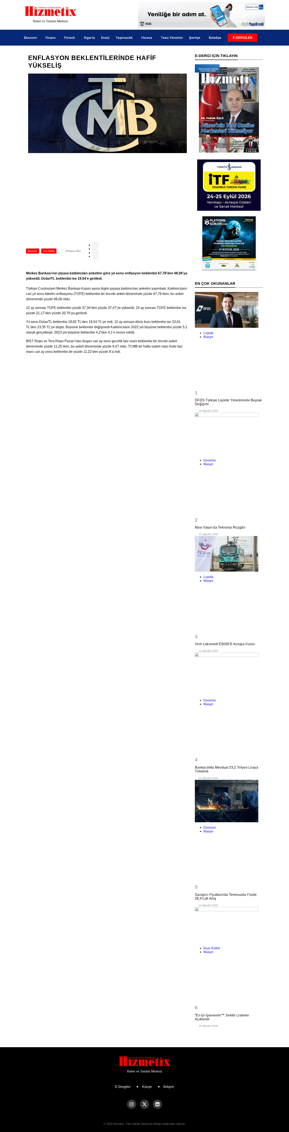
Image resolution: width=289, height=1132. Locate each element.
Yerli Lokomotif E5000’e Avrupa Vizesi (225, 644)
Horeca (146, 38)
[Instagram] (131, 1104)
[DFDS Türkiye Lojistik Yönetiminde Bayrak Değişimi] (229, 310)
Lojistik (208, 333)
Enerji (105, 38)
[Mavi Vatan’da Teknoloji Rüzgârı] (229, 434)
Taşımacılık (124, 38)
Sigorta (89, 38)
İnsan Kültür (211, 948)
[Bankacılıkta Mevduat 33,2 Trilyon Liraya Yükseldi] (229, 674)
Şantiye (194, 38)
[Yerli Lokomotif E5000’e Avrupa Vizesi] (229, 554)
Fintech (69, 38)
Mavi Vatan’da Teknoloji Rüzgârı (220, 527)
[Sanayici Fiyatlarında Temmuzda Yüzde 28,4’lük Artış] (229, 801)
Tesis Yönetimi (172, 38)
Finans (50, 38)
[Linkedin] (157, 1104)
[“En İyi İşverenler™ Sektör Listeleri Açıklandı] (229, 925)
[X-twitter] (144, 1104)
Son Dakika (49, 251)
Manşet (208, 337)
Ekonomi (30, 38)
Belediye (215, 38)
